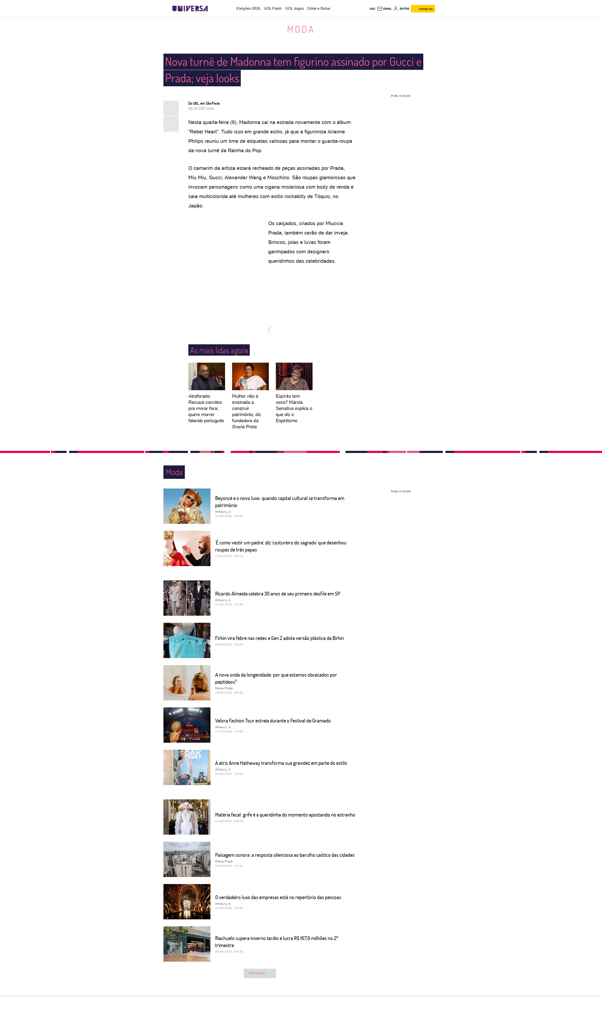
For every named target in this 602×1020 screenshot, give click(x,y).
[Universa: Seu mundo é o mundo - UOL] (190, 8)
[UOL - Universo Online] (212, 8)
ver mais (256, 973)
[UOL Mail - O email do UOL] (384, 9)
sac (373, 8)
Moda (301, 29)
